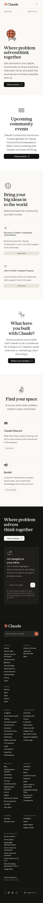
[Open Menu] (36, 4)
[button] (33, 11)
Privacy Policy (14, 595)
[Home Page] (11, 4)
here (24, 353)
